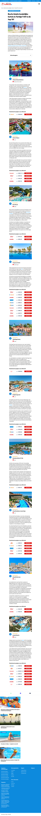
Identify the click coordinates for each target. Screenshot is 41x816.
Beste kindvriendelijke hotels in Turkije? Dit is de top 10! (5, 794)
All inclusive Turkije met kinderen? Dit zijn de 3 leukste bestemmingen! (10, 710)
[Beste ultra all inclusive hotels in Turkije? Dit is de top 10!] (10, 758)
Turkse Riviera (23, 770)
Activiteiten (4, 697)
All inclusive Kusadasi (5, 779)
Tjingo (12, 773)
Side (22, 269)
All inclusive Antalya (4, 774)
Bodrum (25, 87)
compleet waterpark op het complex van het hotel (17, 45)
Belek (23, 640)
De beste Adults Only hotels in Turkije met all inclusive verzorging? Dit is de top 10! (5, 802)
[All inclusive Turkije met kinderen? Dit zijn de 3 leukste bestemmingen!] (10, 707)
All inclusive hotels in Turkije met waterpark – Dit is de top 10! (5, 806)
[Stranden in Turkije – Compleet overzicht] (10, 742)
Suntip (12, 771)
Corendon (13, 770)
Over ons (33, 0)
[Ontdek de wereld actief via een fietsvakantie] (10, 724)
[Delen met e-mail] (30, 693)
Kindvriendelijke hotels (14, 10)
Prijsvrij (12, 774)
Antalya (10, 404)
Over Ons (13, 783)
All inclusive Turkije (4, 814)
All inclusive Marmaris (5, 777)
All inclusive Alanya (4, 771)
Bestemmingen (12, 697)
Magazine (29, 0)
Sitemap (12, 784)
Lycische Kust (23, 773)
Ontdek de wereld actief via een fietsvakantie (5, 788)
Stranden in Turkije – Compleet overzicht (9, 743)
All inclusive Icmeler (4, 775)
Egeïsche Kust (23, 771)
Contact (37, 0)
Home (12, 781)
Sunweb (12, 776)
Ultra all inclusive (6, 748)
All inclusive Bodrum (4, 772)
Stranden (4, 732)
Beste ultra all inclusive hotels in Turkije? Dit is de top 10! (5, 797)
